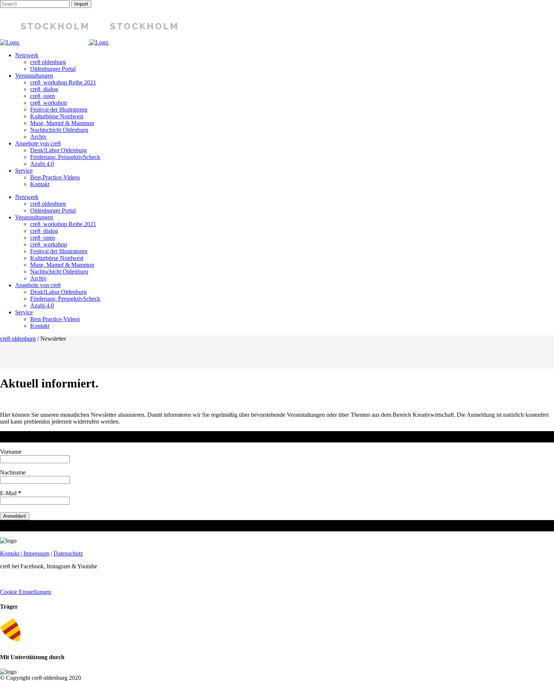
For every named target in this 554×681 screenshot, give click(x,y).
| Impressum (34, 553)
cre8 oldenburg (18, 338)
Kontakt (9, 553)
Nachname (13, 472)
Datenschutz (68, 553)
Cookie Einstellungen (25, 592)
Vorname (10, 451)
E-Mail (10, 493)
